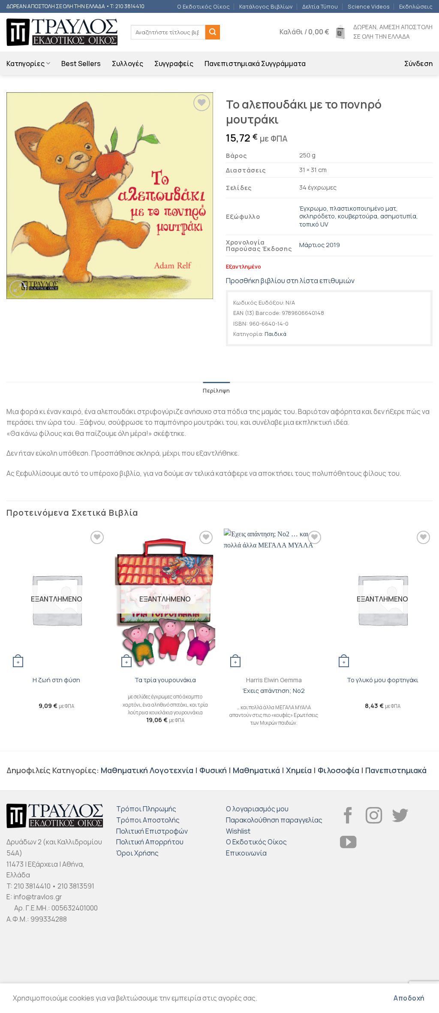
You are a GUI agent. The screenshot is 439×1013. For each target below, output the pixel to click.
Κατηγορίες (25, 63)
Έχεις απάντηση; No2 (274, 691)
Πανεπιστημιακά (396, 770)
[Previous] (6, 639)
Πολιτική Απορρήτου (149, 842)
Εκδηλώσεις (416, 6)
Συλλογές (127, 63)
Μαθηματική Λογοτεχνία (147, 770)
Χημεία (299, 770)
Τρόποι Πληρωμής (146, 808)
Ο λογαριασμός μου (257, 808)
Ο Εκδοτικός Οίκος (203, 6)
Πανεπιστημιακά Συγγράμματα (255, 63)
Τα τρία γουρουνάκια (165, 680)
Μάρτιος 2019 (319, 245)
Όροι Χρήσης (137, 853)
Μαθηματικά (256, 770)
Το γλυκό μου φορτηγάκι (382, 680)
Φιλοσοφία (338, 770)
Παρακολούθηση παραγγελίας (274, 820)
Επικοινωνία (246, 853)
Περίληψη (216, 390)
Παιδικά (275, 334)
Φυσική (213, 770)
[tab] (216, 390)
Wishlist (238, 831)
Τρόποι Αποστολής (148, 820)
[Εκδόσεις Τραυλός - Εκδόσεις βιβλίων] (62, 32)
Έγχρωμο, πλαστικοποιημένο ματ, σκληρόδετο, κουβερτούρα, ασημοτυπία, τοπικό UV (358, 216)
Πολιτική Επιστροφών (152, 831)
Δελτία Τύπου (320, 6)
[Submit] (212, 32)
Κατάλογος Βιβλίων (266, 6)
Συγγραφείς (173, 63)
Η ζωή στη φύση (56, 680)
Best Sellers (81, 63)
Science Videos (369, 6)
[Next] (432, 639)
